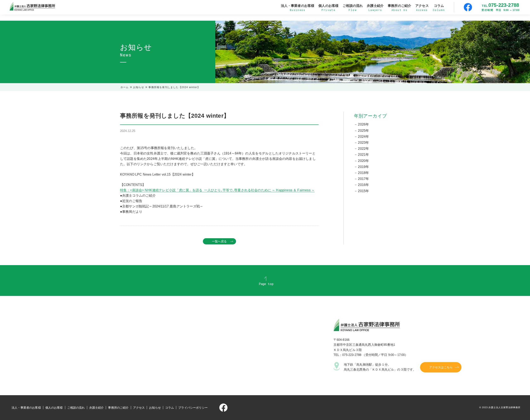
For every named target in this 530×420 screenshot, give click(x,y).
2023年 (363, 142)
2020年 (363, 161)
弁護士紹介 (96, 407)
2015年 (363, 191)
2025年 (363, 130)
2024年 (363, 136)
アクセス (139, 407)
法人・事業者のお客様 (26, 407)
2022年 (363, 148)
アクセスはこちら (441, 367)
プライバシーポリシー (193, 407)
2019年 (363, 167)
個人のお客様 (54, 407)
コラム (169, 407)
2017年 (363, 179)
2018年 (363, 173)
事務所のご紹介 (118, 407)
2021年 (363, 154)
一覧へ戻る (219, 241)
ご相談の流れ (76, 407)
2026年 (363, 124)
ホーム (124, 87)
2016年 (363, 185)
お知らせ (138, 87)
